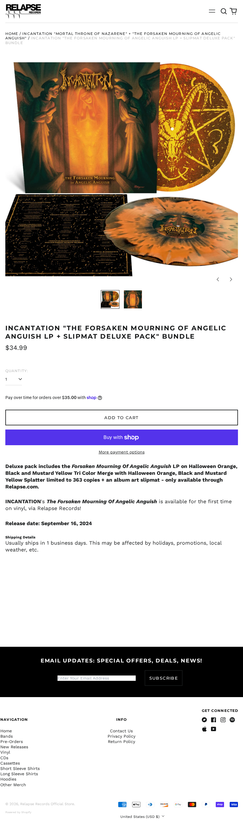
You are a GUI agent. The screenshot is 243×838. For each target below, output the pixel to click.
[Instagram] (223, 720)
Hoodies (8, 779)
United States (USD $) (140, 817)
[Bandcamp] (204, 720)
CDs (4, 757)
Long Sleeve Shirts (19, 773)
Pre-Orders (11, 741)
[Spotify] (232, 720)
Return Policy (121, 741)
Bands (6, 736)
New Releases (14, 746)
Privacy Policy (121, 736)
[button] (224, 11)
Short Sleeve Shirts (20, 768)
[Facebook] (213, 720)
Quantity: (16, 371)
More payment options (122, 452)
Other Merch (13, 784)
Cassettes (10, 763)
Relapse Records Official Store (47, 804)
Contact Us (121, 730)
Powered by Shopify (18, 812)
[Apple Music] (204, 729)
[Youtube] (213, 729)
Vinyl (5, 752)
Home (11, 33)
